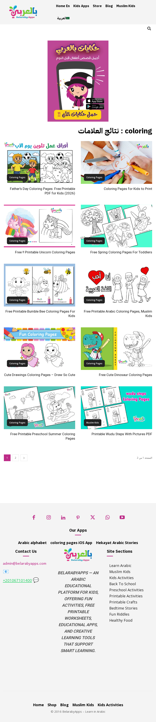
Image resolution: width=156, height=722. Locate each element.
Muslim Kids (92, 422)
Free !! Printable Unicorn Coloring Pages (45, 252)
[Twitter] (92, 518)
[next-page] (24, 457)
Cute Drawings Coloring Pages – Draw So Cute (39, 375)
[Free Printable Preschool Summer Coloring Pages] (39, 407)
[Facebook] (33, 518)
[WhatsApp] (107, 518)
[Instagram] (48, 518)
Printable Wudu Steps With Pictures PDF (122, 434)
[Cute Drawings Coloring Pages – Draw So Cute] (39, 348)
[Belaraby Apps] (23, 12)
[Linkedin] (63, 518)
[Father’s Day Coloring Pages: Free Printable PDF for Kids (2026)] (39, 162)
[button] (149, 28)
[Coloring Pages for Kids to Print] (116, 162)
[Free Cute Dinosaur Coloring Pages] (116, 348)
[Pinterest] (78, 518)
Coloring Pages (17, 177)
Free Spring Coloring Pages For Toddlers (121, 252)
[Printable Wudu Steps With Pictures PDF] (116, 407)
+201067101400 (17, 581)
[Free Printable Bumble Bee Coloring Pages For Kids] (39, 285)
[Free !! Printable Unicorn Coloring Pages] (39, 226)
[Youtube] (122, 518)
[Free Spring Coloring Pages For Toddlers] (116, 226)
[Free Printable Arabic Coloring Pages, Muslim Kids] (116, 285)
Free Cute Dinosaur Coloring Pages (125, 375)
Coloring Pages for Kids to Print (128, 189)
